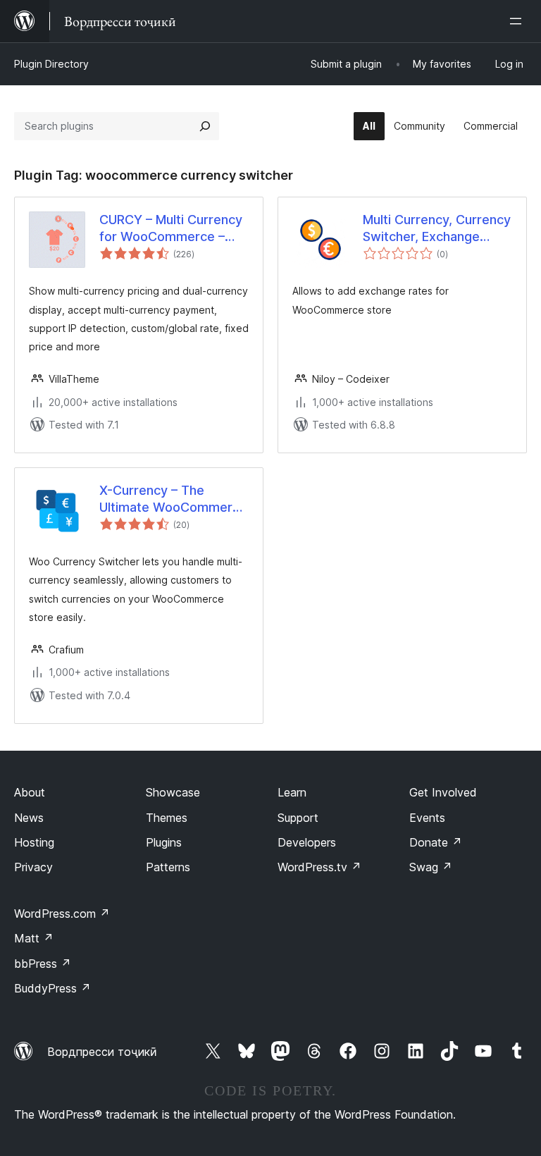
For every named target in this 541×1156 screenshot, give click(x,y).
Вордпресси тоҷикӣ (102, 1052)
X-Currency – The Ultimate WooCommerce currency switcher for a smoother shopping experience (173, 499)
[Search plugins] (205, 126)
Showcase (173, 792)
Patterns (168, 867)
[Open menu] (518, 21)
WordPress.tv (319, 867)
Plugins (164, 842)
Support (298, 818)
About (29, 792)
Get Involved (443, 792)
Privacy (33, 867)
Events (427, 818)
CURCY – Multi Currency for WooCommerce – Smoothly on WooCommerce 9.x (170, 228)
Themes (166, 818)
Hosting (34, 842)
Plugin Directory (51, 64)
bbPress (42, 964)
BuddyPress (52, 988)
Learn (292, 792)
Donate (435, 842)
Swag (430, 867)
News (29, 818)
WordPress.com (62, 913)
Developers (307, 842)
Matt (34, 938)
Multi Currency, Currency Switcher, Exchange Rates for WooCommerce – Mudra (437, 228)
